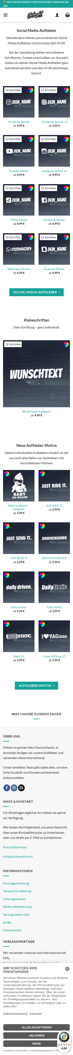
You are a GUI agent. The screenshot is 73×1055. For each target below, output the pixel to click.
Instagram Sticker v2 (54, 171)
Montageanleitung (16, 883)
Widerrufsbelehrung (17, 906)
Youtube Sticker (19, 171)
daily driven (18, 607)
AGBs (7, 922)
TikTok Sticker (19, 219)
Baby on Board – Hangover (19, 507)
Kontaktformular (15, 847)
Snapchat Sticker (54, 269)
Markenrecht (12, 930)
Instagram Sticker (19, 121)
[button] (5, 15)
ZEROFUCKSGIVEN (54, 558)
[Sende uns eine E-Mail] (21, 787)
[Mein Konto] (57, 14)
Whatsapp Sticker (19, 269)
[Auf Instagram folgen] (14, 787)
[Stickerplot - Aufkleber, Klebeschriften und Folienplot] (35, 15)
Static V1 (19, 656)
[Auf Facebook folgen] (6, 787)
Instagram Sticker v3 (54, 121)
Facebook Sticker (54, 219)
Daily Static (54, 607)
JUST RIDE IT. (54, 505)
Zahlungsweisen (14, 899)
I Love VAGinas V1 (54, 656)
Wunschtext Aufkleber (36, 411)
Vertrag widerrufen (16, 914)
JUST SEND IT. (19, 558)
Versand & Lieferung (17, 891)
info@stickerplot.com (18, 856)
